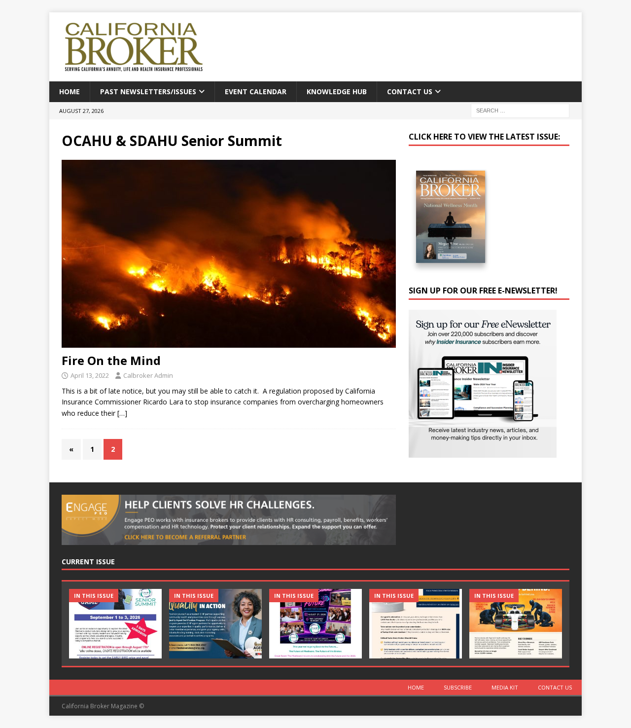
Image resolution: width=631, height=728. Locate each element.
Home (69, 91)
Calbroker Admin (148, 375)
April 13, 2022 (89, 375)
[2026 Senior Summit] (115, 623)
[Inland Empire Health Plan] (215, 623)
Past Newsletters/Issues (148, 91)
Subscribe (458, 687)
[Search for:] (520, 110)
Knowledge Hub (337, 91)
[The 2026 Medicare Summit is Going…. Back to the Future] (315, 623)
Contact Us (409, 91)
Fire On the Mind (111, 360)
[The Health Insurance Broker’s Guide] (415, 623)
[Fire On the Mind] (229, 254)
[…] (122, 413)
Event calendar (255, 91)
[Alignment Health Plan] (515, 623)
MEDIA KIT (504, 687)
